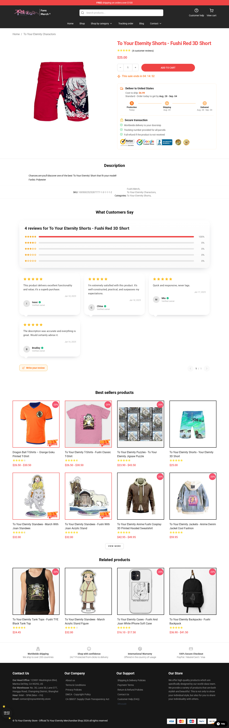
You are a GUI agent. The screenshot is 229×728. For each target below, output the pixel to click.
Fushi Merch (133, 189)
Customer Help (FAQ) (128, 699)
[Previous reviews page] (190, 369)
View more (114, 546)
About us (70, 680)
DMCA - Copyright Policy (78, 694)
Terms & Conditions (76, 685)
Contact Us (123, 694)
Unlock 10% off (7, 713)
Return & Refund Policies (130, 689)
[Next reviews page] (207, 369)
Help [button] (223, 724)
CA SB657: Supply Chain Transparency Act (87, 699)
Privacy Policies (74, 689)
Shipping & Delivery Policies (132, 680)
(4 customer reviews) (143, 50)
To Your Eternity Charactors (39, 34)
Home (16, 34)
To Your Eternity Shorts (139, 195)
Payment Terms (126, 685)
